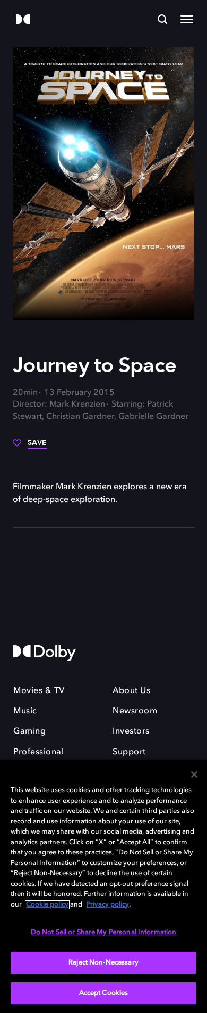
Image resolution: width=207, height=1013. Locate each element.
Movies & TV (39, 691)
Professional (38, 752)
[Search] (162, 19)
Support (129, 752)
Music (25, 711)
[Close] (194, 774)
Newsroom (135, 711)
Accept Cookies (103, 993)
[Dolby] (23, 20)
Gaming (29, 731)
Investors (131, 731)
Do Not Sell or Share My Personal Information (104, 932)
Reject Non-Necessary (103, 962)
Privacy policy (108, 904)
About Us (131, 691)
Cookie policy (47, 904)
